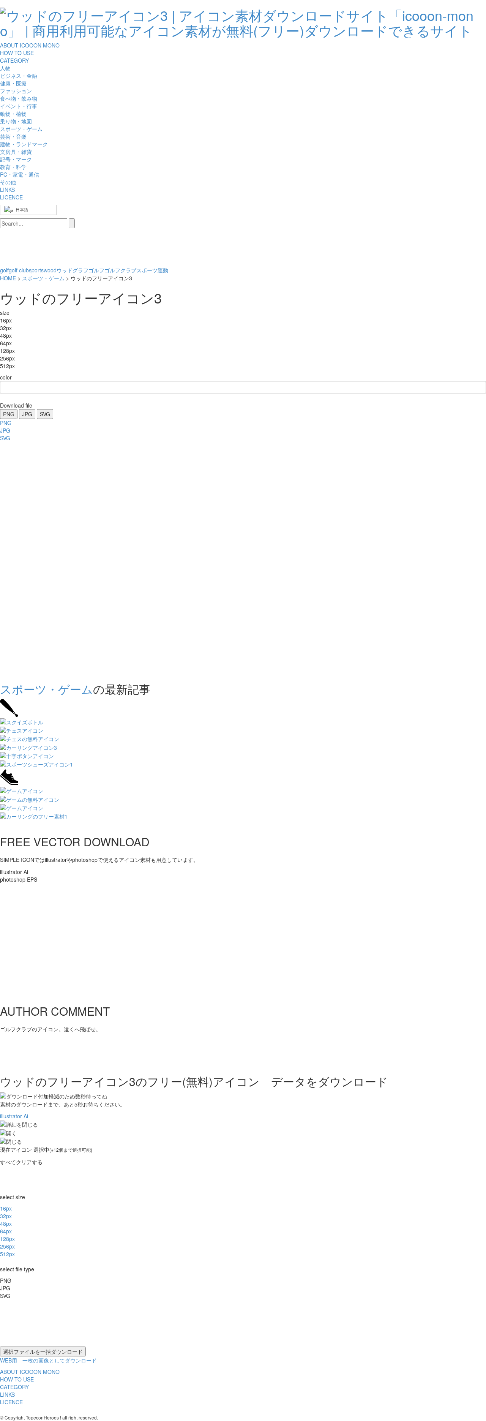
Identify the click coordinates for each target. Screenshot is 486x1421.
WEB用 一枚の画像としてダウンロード (48, 1360)
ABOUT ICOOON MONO (30, 45)
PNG (8, 414)
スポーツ (147, 270)
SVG (45, 414)
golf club (19, 270)
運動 (163, 270)
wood (50, 270)
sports (36, 270)
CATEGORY (14, 60)
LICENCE (11, 197)
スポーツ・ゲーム (43, 278)
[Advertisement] (30, 559)
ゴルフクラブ (120, 270)
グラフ (80, 270)
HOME (8, 278)
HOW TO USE (17, 53)
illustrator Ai (14, 1116)
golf (4, 270)
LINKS (7, 189)
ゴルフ (96, 270)
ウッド (65, 270)
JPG (27, 414)
